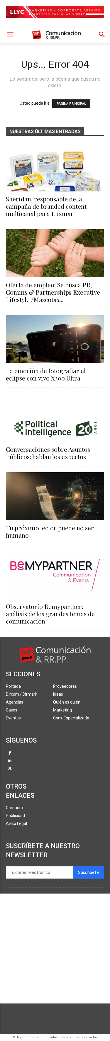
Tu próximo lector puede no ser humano (50, 531)
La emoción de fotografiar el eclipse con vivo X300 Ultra (46, 374)
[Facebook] (10, 753)
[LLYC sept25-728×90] (55, 22)
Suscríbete (88, 872)
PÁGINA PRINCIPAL (71, 104)
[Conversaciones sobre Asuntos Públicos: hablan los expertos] (55, 418)
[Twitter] (10, 769)
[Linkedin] (10, 761)
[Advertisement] (55, 948)
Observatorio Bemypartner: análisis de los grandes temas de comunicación (50, 613)
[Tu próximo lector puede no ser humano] (55, 496)
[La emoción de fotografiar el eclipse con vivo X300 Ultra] (55, 339)
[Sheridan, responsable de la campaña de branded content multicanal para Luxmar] (55, 167)
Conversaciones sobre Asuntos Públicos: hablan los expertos (48, 453)
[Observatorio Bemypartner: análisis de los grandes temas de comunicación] (55, 575)
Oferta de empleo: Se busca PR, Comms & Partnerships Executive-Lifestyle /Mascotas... (54, 292)
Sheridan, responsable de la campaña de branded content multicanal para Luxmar (46, 206)
